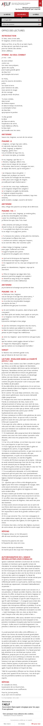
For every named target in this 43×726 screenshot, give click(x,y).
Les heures (21, 14)
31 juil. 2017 (20, 20)
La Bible (36, 14)
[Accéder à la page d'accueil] (6, 4)
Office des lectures (20, 24)
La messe (7, 14)
